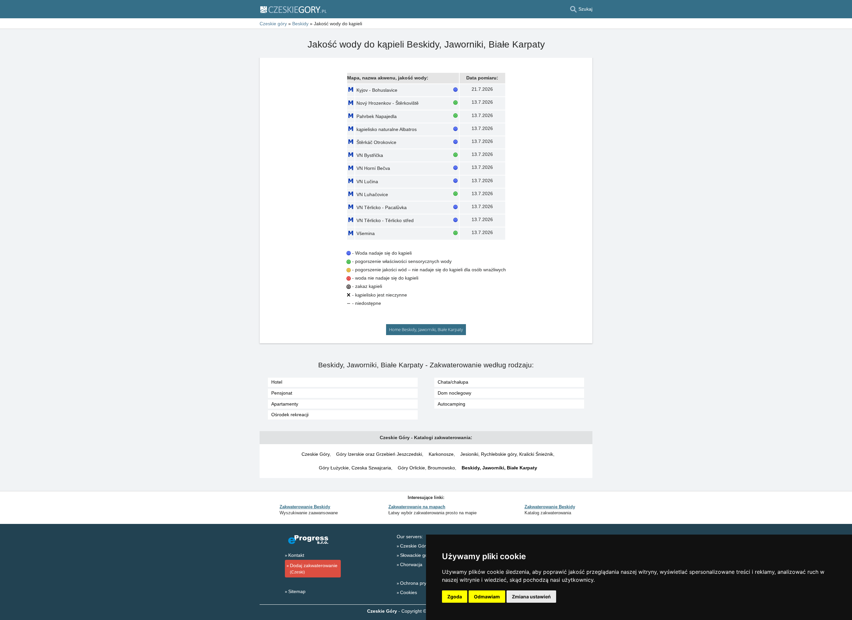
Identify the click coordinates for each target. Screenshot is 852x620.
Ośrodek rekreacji (290, 414)
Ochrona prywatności (422, 583)
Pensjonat (281, 393)
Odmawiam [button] (487, 596)
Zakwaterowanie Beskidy (305, 506)
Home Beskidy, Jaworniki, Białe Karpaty (426, 329)
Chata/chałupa (453, 382)
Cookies (408, 592)
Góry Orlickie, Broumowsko (426, 467)
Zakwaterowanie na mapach (416, 506)
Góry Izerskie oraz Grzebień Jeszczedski (379, 454)
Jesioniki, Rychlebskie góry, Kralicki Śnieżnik (506, 454)
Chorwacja (411, 564)
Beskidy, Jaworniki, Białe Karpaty (499, 467)
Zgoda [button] (454, 596)
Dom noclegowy (454, 393)
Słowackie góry (416, 555)
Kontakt (296, 555)
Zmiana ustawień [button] (531, 596)
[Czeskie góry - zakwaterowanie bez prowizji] (293, 9)
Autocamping (451, 404)
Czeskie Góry (315, 454)
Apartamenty (284, 404)
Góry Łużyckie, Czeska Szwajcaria (355, 467)
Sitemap (297, 591)
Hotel (276, 382)
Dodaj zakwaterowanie (313, 568)
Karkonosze (441, 454)
